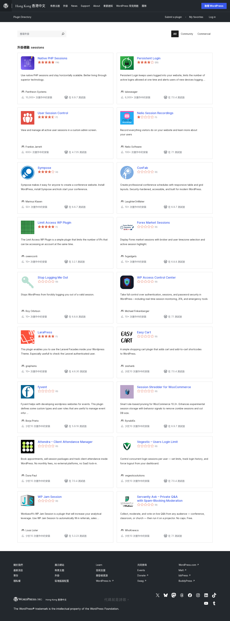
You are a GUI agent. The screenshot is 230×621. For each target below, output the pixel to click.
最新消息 (18, 570)
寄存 (15, 575)
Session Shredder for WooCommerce (164, 387)
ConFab (142, 168)
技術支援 (100, 570)
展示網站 (59, 564)
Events (141, 570)
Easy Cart (144, 332)
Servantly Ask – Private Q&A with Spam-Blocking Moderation (160, 498)
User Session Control (53, 113)
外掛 (57, 575)
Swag (141, 580)
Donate (143, 575)
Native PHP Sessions (52, 58)
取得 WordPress (214, 5)
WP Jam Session (50, 496)
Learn (99, 564)
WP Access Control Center (156, 277)
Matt (183, 570)
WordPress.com (189, 564)
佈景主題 (59, 570)
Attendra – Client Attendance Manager (65, 442)
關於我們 (18, 564)
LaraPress (45, 332)
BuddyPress (187, 580)
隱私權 (17, 580)
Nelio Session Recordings (155, 113)
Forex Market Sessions (153, 222)
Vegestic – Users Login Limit (157, 442)
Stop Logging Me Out (53, 277)
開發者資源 (102, 575)
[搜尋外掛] (63, 34)
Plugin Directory (22, 17)
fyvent (42, 387)
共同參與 (142, 564)
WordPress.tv (105, 580)
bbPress (185, 575)
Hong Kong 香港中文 (56, 599)
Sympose (44, 168)
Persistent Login (148, 58)
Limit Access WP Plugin (54, 222)
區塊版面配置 (62, 580)
